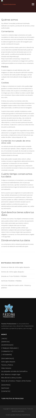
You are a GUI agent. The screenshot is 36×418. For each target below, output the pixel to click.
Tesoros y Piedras (7, 365)
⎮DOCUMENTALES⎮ (7, 358)
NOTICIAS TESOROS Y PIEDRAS (11, 281)
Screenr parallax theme (13, 415)
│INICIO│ (4, 338)
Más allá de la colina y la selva (11, 378)
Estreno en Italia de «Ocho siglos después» (15, 267)
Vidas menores (6, 368)
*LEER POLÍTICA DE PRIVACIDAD (12, 398)
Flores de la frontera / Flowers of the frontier (16, 381)
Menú (33, 4)
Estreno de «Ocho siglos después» (12, 272)
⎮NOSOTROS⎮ (5, 385)
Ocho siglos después (8, 362)
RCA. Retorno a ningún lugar (10, 374)
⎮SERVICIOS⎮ (5, 342)
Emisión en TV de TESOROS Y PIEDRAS (14, 276)
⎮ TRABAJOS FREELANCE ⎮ (9, 348)
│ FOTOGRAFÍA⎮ (6, 354)
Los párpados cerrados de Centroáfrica (14, 371)
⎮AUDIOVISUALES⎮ (7, 345)
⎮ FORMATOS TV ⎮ (7, 351)
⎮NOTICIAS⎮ (5, 388)
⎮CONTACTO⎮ (5, 391)
